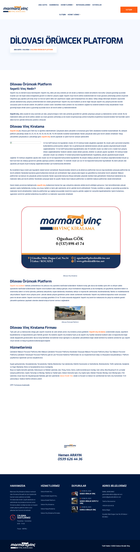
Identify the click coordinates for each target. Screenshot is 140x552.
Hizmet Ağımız (73, 15)
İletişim (129, 10)
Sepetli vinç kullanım (17, 286)
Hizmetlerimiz (67, 5)
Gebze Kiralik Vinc (66, 376)
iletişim (62, 15)
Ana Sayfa (42, 5)
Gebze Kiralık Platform (48, 500)
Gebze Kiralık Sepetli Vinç (49, 496)
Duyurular (97, 5)
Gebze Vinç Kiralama (47, 504)
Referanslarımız (83, 5)
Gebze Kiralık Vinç (46, 491)
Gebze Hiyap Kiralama (48, 509)
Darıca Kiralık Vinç (88, 510)
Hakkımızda (54, 5)
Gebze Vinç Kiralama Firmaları (50, 513)
